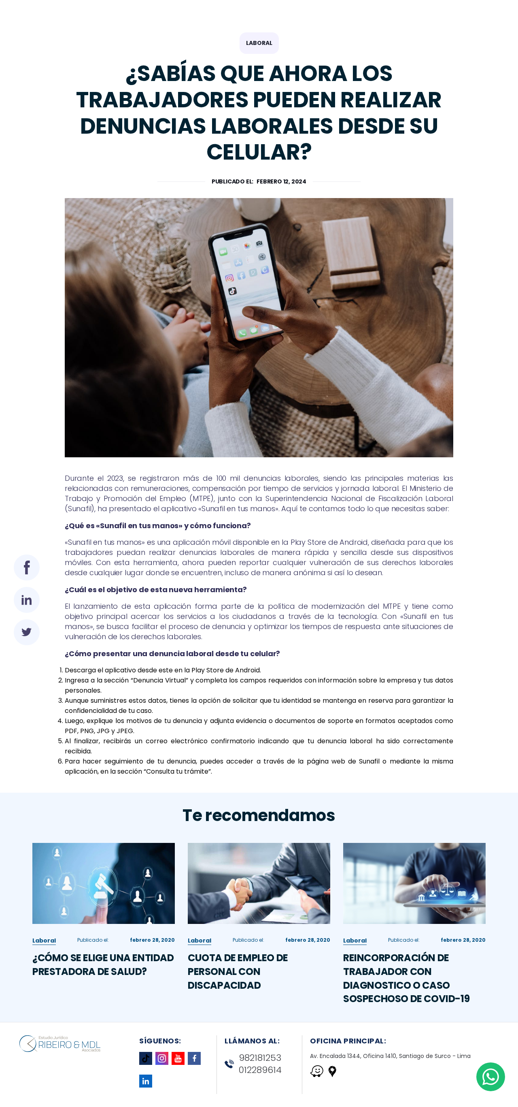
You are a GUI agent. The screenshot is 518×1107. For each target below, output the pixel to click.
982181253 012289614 (260, 1064)
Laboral (259, 43)
